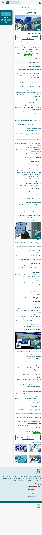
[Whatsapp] (40, 486)
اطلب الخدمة (28, 55)
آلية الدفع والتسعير (32, 496)
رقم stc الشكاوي (24, 453)
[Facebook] (39, 486)
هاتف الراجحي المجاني (36, 61)
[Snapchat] (29, 486)
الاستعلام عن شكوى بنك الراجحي (33, 62)
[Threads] (27, 486)
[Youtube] (36, 486)
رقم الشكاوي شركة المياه (23, 464)
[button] (40, 3)
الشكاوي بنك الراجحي (36, 59)
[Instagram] (32, 486)
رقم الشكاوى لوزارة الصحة (37, 464)
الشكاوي (37, 242)
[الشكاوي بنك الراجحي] (28, 39)
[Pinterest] (34, 486)
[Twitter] (37, 486)
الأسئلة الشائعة (32, 493)
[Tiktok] (31, 486)
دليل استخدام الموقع (32, 498)
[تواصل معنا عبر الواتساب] (38, 507)
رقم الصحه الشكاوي (37, 453)
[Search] (7, 2)
